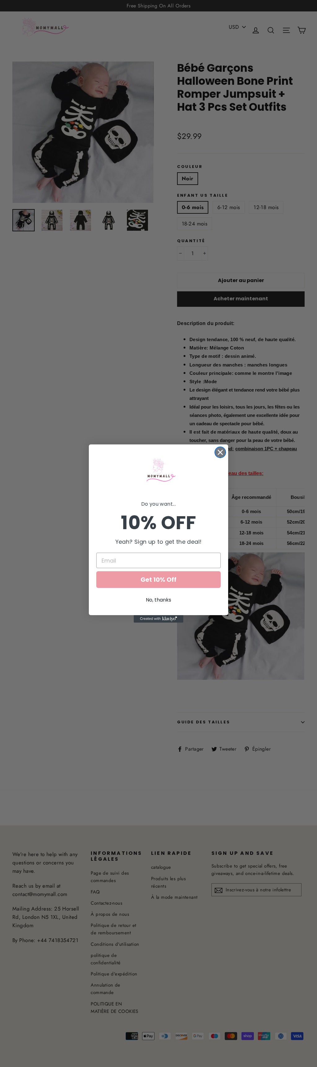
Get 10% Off (158, 579)
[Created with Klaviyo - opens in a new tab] (158, 619)
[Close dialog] (220, 452)
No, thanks (158, 599)
